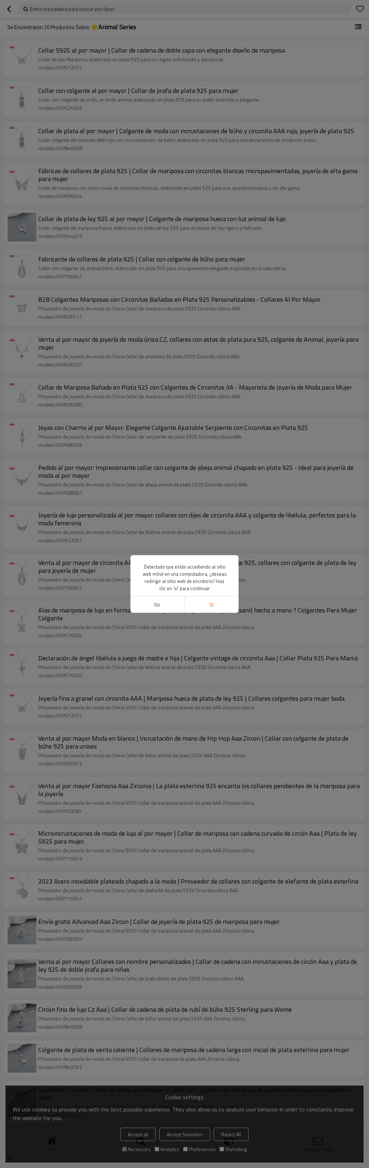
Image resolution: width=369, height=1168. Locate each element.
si (211, 605)
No (157, 605)
